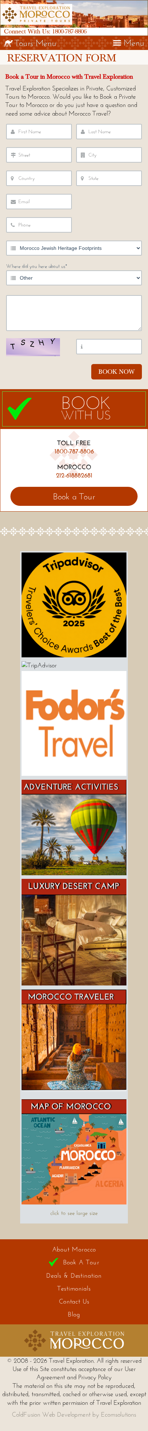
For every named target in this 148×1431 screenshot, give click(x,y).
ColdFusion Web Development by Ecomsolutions (74, 1414)
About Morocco (74, 1249)
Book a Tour (74, 496)
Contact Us (74, 1301)
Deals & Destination (73, 1275)
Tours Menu (35, 43)
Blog (74, 1314)
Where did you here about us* (36, 266)
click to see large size (74, 1212)
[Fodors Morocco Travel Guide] (74, 774)
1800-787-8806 (69, 31)
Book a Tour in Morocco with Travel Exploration (69, 76)
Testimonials (74, 1288)
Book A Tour (81, 1262)
